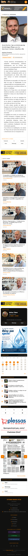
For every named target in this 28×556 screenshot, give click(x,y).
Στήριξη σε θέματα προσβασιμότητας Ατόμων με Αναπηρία (16, 381)
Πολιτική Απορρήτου (11, 554)
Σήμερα (14, 517)
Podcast (15, 525)
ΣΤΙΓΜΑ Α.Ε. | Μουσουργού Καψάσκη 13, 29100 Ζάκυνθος (15, 511)
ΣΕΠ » (25, 373)
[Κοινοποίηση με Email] (22, 413)
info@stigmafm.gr (15, 509)
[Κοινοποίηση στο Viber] (6, 413)
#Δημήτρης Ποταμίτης (7, 57)
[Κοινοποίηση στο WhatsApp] (14, 413)
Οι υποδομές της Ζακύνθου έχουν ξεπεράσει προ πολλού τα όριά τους (16, 386)
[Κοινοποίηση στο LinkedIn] (22, 410)
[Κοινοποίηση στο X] (14, 410)
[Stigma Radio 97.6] (3, 2)
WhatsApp (14, 143)
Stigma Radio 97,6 (10, 550)
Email (22, 143)
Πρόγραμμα (14, 521)
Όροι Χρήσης (18, 554)
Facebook (6, 140)
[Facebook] (11, 546)
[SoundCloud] (17, 546)
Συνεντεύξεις (14, 519)
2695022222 (15, 508)
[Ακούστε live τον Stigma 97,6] (25, 2)
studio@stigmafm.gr (14, 539)
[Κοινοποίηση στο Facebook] (6, 410)
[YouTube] (14, 546)
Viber (6, 143)
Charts (14, 523)
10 (2, 364)
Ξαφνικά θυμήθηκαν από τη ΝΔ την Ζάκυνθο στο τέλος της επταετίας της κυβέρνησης (16, 396)
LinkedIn (22, 140)
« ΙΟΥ (3, 373)
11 (6, 364)
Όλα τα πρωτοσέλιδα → (21, 475)
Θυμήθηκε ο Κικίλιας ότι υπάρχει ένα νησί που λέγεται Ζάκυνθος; (17, 391)
